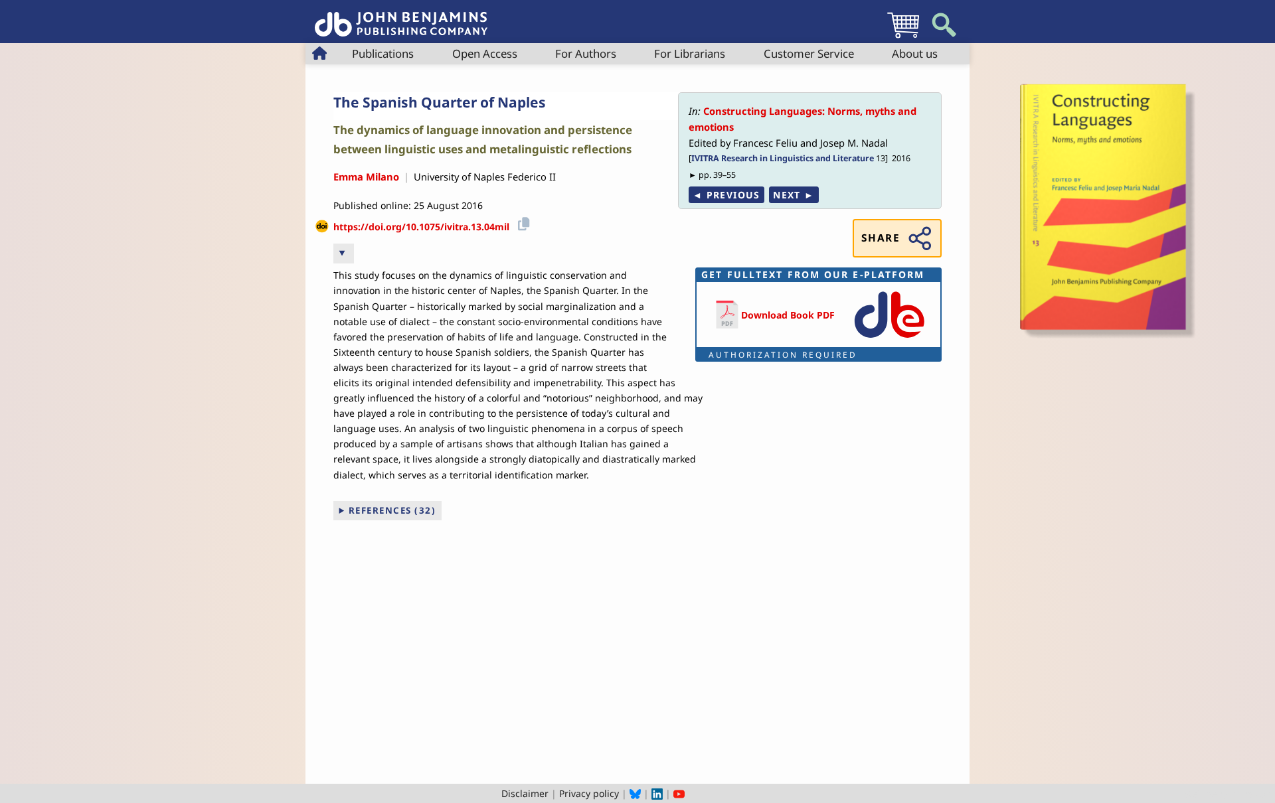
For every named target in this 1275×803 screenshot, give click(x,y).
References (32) (392, 510)
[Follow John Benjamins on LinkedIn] (657, 793)
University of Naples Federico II (485, 176)
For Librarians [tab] (689, 53)
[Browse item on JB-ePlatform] (889, 338)
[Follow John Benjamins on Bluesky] (635, 793)
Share (880, 238)
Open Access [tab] (484, 53)
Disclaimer (525, 793)
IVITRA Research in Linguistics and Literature (782, 158)
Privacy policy (589, 793)
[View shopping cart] (903, 37)
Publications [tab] (383, 53)
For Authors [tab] (585, 53)
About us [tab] (915, 53)
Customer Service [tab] (809, 53)
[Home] (401, 17)
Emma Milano (366, 176)
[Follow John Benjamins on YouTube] (679, 793)
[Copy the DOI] (521, 222)
